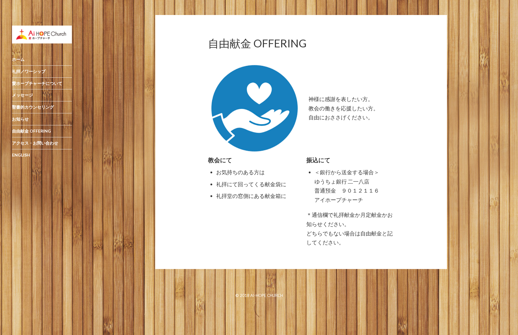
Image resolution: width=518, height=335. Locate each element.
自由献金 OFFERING (31, 130)
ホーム (18, 59)
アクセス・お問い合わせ (35, 142)
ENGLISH (21, 154)
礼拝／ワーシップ (29, 71)
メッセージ (22, 94)
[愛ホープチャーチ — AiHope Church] (42, 34)
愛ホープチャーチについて (37, 83)
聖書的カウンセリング (33, 106)
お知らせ (20, 118)
